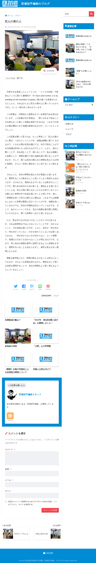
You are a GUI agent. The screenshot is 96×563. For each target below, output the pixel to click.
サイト (8, 491)
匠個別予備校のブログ (35, 3)
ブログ (56, 295)
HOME (49, 553)
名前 (8, 469)
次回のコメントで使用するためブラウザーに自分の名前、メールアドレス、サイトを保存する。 (32, 502)
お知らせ (69, 124)
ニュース (69, 129)
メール (9, 480)
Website (10, 420)
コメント (10, 449)
